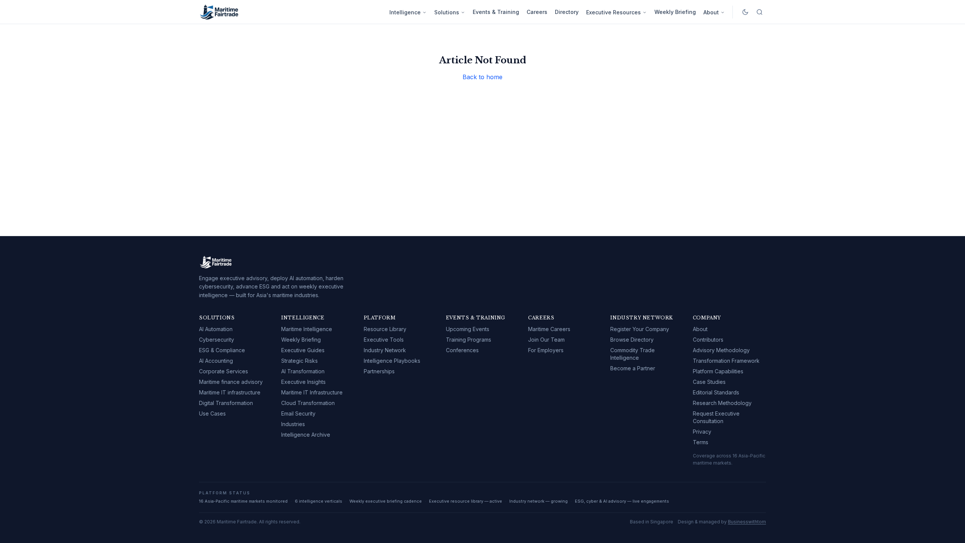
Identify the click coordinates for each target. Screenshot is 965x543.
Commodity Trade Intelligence (632, 354)
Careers (537, 12)
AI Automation (216, 329)
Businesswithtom (747, 522)
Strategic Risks (299, 360)
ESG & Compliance (222, 350)
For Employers (546, 350)
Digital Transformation (226, 403)
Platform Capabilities (718, 371)
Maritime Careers (549, 329)
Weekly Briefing (675, 12)
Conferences (462, 350)
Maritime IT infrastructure (229, 392)
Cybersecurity (216, 339)
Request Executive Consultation (716, 417)
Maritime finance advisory (231, 382)
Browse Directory (632, 339)
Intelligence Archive (305, 434)
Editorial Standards (716, 392)
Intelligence (405, 12)
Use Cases (212, 413)
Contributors (708, 339)
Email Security (298, 413)
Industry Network (385, 350)
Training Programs (468, 339)
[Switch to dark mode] (745, 12)
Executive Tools (384, 339)
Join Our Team (546, 339)
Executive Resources (613, 12)
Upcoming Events (467, 329)
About (711, 12)
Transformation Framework (726, 360)
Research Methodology (722, 403)
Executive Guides (303, 350)
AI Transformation (303, 371)
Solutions (446, 12)
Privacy (702, 431)
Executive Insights (303, 382)
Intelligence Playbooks (392, 360)
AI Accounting (216, 360)
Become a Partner (632, 368)
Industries (293, 424)
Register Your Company (639, 329)
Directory (567, 12)
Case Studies (709, 382)
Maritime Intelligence (306, 329)
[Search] (759, 12)
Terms (700, 442)
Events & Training (496, 12)
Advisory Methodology (721, 350)
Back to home (482, 77)
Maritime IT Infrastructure (312, 392)
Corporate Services (223, 371)
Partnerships (379, 371)
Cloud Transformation (308, 403)
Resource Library (385, 329)
